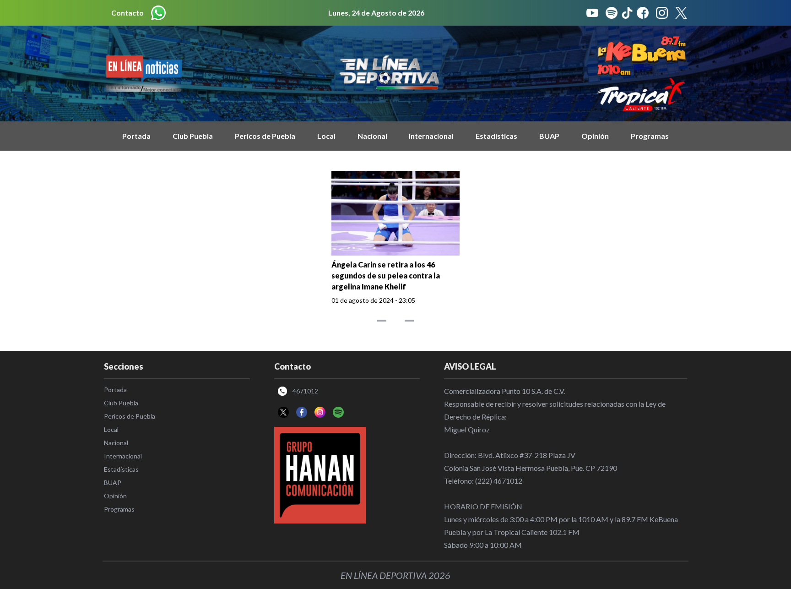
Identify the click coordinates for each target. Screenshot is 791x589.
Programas (650, 135)
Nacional (372, 135)
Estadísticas (496, 135)
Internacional (431, 135)
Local (326, 135)
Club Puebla (193, 135)
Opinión (595, 135)
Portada (136, 135)
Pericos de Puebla (265, 135)
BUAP (549, 135)
